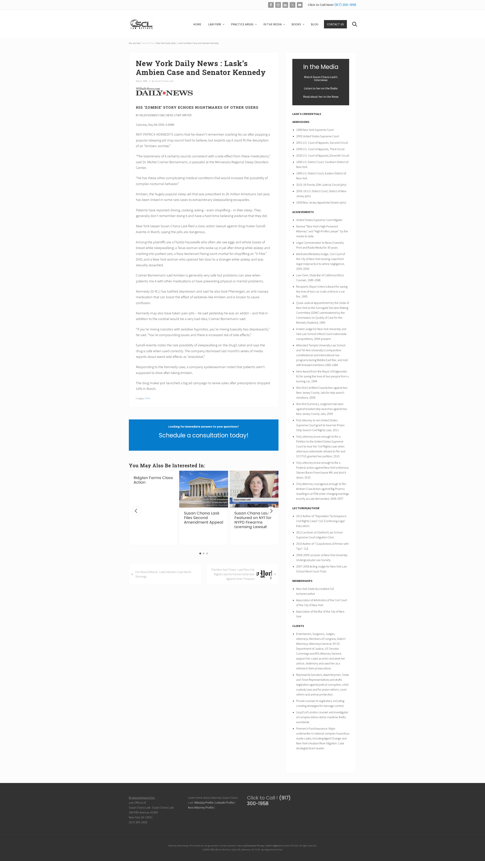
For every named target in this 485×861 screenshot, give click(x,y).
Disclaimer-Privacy (255, 845)
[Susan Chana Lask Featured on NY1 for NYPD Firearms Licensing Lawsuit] (254, 489)
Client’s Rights (272, 845)
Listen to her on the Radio (321, 88)
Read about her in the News (321, 96)
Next (270, 510)
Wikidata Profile (204, 802)
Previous (136, 510)
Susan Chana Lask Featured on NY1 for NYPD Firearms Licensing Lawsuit (252, 520)
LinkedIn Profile (224, 802)
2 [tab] (204, 553)
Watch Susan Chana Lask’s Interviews (321, 78)
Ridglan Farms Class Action (153, 480)
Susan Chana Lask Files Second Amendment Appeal (203, 518)
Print (148, 398)
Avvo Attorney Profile (201, 807)
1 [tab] (200, 553)
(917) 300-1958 (345, 5)
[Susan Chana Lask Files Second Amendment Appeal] (203, 489)
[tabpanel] (153, 508)
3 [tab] (207, 553)
